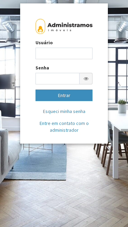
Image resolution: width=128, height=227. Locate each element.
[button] (86, 78)
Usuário (44, 42)
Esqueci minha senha (64, 111)
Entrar (64, 95)
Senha (42, 68)
